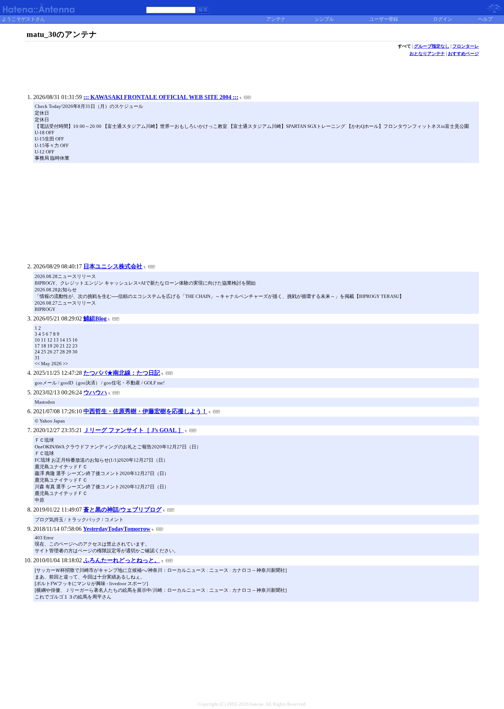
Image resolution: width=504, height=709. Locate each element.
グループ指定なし (431, 46)
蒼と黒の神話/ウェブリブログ (122, 509)
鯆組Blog (95, 318)
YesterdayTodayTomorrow (117, 529)
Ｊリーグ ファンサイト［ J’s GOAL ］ (133, 430)
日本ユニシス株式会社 (112, 266)
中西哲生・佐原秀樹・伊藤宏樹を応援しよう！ (145, 411)
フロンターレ (465, 46)
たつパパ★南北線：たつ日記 (121, 373)
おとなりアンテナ (427, 53)
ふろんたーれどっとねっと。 (121, 560)
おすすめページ (463, 53)
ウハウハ (95, 392)
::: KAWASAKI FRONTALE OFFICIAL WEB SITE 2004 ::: (160, 97)
